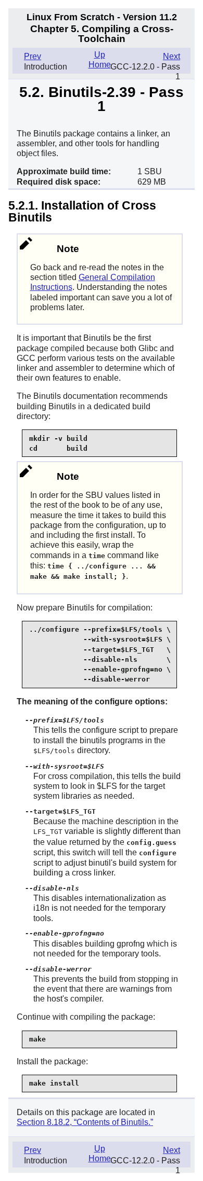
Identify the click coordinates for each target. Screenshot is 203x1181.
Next (171, 56)
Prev (32, 56)
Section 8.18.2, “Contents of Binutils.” (85, 1122)
